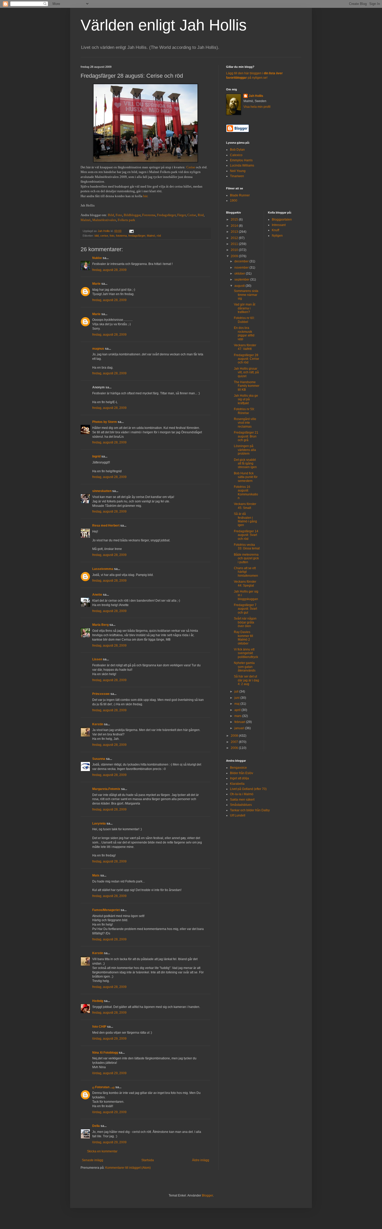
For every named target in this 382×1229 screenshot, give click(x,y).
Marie (96, 283)
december (241, 261)
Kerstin (97, 724)
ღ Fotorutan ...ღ (103, 1087)
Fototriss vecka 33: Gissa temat (247, 546)
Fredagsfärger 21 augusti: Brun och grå (246, 436)
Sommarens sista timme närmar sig (246, 294)
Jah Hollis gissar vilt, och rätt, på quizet (246, 372)
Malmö (86, 220)
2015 (235, 219)
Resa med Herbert (106, 525)
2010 (235, 250)
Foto (119, 215)
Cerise (190, 167)
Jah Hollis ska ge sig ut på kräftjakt (246, 399)
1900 (233, 200)
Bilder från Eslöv (241, 773)
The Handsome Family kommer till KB (246, 385)
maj (237, 704)
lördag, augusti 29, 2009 (109, 1038)
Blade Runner (240, 195)
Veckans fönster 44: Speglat (245, 583)
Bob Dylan (237, 149)
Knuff (275, 230)
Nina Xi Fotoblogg (105, 1052)
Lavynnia (99, 823)
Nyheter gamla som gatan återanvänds (244, 666)
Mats (96, 875)
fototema (121, 235)
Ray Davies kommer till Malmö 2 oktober (243, 637)
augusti (240, 286)
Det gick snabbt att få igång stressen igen (245, 463)
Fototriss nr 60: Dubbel (244, 319)
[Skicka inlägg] (131, 230)
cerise (104, 235)
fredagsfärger (136, 235)
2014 (235, 226)
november (241, 267)
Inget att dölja (239, 778)
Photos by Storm (104, 422)
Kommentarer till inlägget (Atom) (128, 1168)
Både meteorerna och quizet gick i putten (246, 558)
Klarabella (237, 784)
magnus (98, 348)
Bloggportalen (282, 219)
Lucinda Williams (242, 165)
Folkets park (126, 220)
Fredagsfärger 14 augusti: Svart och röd (246, 535)
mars (238, 716)
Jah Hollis (256, 96)
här (145, 196)
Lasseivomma (102, 569)
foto (112, 235)
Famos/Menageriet (106, 910)
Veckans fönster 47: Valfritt (245, 347)
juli (236, 691)
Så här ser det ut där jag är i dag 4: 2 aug (246, 680)
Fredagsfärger (166, 215)
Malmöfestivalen (104, 220)
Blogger (207, 1195)
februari (240, 722)
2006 (235, 748)
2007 (235, 742)
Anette (97, 594)
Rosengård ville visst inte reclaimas (245, 422)
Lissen (97, 659)
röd (159, 235)
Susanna (98, 759)
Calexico (236, 155)
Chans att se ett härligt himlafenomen (246, 571)
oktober (240, 273)
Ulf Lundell (237, 815)
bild (97, 235)
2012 (235, 238)
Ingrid (96, 456)
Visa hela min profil (257, 107)
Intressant (279, 225)
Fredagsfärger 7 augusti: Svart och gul (245, 608)
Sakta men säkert (242, 799)
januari (239, 728)
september (242, 279)
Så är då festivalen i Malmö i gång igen (245, 519)
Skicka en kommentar (102, 1151)
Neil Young (238, 171)
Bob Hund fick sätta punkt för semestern (246, 477)
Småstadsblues (241, 805)
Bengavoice (238, 767)
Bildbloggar (132, 215)
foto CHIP (99, 1026)
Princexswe (101, 694)
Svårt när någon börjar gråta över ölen (245, 622)
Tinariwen (237, 176)
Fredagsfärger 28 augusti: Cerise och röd (246, 358)
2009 (235, 256)
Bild (111, 215)
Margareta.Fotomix (106, 789)
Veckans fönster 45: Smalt (245, 505)
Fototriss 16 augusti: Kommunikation (246, 492)
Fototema (148, 215)
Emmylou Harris (241, 160)
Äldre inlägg (200, 1160)
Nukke (97, 258)
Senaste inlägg (92, 1160)
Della (96, 1126)
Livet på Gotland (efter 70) (248, 789)
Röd (201, 215)
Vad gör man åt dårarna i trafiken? (244, 308)
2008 (235, 736)
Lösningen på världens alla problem (245, 449)
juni (237, 698)
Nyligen (277, 235)
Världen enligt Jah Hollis (164, 25)
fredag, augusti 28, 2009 (109, 270)
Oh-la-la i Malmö (241, 794)
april (237, 710)
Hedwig (97, 1001)
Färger (181, 215)
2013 (235, 232)
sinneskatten (101, 491)
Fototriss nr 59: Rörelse (244, 411)
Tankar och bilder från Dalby (250, 810)
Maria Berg (100, 625)
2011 (235, 244)
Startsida (147, 1160)
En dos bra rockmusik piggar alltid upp (244, 333)
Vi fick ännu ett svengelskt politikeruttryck (246, 653)
